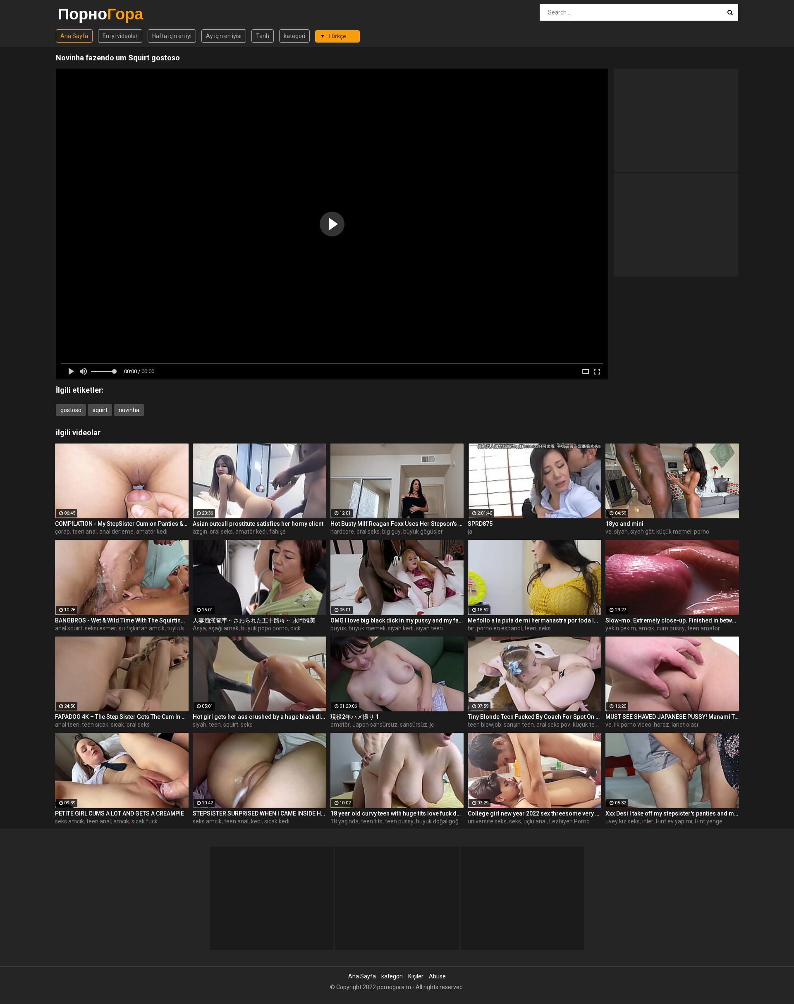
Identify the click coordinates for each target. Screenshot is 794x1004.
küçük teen (587, 724)
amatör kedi (151, 531)
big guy (391, 531)
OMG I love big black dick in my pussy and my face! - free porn (397, 620)
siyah (621, 531)
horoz (661, 724)
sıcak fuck (145, 821)
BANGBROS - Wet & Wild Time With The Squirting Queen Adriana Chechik (122, 620)
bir (471, 628)
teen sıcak (95, 724)
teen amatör (703, 628)
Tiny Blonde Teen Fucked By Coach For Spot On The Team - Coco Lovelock (534, 716)
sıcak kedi (276, 821)
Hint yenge (708, 821)
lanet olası (685, 724)
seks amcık (69, 821)
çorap (62, 531)
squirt (100, 410)
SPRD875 (480, 523)
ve (608, 531)
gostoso (70, 410)
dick (295, 628)
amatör (340, 724)
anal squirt (68, 628)
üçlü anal (535, 821)
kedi (256, 821)
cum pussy (671, 628)
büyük (338, 628)
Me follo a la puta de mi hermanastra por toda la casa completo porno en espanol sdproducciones (534, 620)
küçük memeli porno (682, 531)
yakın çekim (620, 628)
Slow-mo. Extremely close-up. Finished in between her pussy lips (672, 620)
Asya (199, 628)
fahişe (277, 531)
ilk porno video (632, 724)
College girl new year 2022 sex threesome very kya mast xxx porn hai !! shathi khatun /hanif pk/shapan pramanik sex (534, 813)
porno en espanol (499, 628)
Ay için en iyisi (224, 36)
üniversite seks (487, 821)
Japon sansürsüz (374, 724)
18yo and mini (624, 523)
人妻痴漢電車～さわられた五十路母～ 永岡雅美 (254, 620)
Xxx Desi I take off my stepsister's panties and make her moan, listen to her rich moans (672, 813)
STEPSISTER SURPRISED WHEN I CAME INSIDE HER (259, 813)
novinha (129, 410)
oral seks (221, 531)
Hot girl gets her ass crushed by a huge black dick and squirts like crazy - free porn (259, 716)
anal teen (67, 724)
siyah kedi (401, 628)
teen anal (84, 531)
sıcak (117, 724)
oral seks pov (553, 724)
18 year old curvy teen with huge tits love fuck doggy (397, 813)
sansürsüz (413, 724)
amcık (646, 628)
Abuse (437, 976)
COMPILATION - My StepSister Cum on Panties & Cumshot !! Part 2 (122, 523)
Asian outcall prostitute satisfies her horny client (258, 523)
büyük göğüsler (423, 531)
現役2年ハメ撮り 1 (354, 716)
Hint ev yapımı (674, 821)
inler (647, 821)
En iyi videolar (120, 36)
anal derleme (116, 531)
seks (545, 628)
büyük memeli (367, 628)
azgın (200, 531)
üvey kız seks (622, 821)
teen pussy (399, 821)
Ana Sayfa (74, 36)
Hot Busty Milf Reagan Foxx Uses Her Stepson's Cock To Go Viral (397, 523)
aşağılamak (223, 628)
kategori (294, 36)
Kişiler (415, 976)
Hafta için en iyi (171, 36)
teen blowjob (484, 724)
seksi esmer (100, 628)
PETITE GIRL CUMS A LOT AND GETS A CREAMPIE (119, 813)
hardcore (342, 531)
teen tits (372, 821)
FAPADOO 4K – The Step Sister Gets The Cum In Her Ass (122, 716)
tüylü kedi (179, 628)
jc (432, 724)
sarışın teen (519, 724)
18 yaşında (344, 821)
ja (470, 531)
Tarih (262, 36)
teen (530, 628)
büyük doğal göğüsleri (444, 821)
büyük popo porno (264, 628)
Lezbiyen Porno (569, 821)
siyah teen (429, 628)
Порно (79, 14)
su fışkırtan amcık (142, 628)
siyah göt (642, 531)
